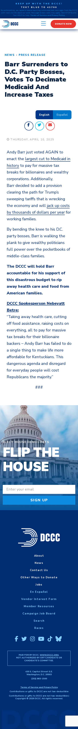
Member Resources (39, 606)
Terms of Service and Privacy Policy (39, 687)
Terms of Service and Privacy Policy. (47, 15)
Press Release (32, 55)
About (39, 556)
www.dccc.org (49, 654)
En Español (39, 592)
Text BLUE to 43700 (39, 7)
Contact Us (39, 570)
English (44, 115)
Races (39, 628)
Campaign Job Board (38, 613)
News (10, 55)
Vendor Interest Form (39, 599)
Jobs (39, 584)
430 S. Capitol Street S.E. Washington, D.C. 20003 (39, 673)
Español (62, 115)
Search (39, 621)
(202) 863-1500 (39, 678)
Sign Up (39, 500)
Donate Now (63, 23)
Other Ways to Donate (39, 577)
